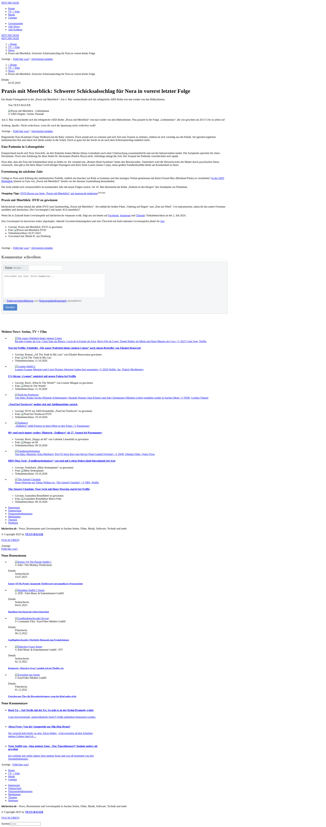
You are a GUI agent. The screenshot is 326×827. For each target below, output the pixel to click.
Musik (11, 14)
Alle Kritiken (15, 29)
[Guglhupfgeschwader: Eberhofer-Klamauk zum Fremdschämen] (32, 618)
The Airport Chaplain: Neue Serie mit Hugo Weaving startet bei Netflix (49, 489)
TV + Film (14, 11)
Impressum (14, 507)
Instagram (125, 215)
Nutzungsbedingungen (53, 300)
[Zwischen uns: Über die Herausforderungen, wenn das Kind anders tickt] (27, 674)
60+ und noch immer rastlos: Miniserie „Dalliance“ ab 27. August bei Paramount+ (55, 432)
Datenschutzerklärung (20, 300)
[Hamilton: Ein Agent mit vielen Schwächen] (29, 590)
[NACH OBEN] (10, 540)
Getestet (12, 17)
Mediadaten (14, 516)
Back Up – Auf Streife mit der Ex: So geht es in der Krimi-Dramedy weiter (51, 710)
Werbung (13, 522)
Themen (12, 519)
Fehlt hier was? (21, 59)
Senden (10, 307)
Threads (140, 215)
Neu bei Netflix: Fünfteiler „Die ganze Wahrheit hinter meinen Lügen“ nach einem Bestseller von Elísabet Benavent (74, 347)
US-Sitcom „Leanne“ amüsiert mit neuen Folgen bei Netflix (42, 376)
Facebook (113, 215)
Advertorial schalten (42, 59)
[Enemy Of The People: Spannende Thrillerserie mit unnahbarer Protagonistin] (33, 561)
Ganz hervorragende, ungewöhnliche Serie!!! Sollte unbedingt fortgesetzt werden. (52, 717)
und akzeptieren (44, 300)
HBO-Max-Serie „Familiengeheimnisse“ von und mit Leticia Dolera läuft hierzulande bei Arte (61, 460)
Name (13, 267)
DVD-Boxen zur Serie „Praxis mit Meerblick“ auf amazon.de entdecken (59, 193)
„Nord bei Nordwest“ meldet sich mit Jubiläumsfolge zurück (43, 404)
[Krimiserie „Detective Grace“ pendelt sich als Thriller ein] (28, 646)
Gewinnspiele (15, 23)
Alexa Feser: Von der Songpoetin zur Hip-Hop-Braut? (39, 726)
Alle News (14, 26)
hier (162, 221)
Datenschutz (14, 510)
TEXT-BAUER (34, 534)
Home (11, 8)
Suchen (5, 823)
